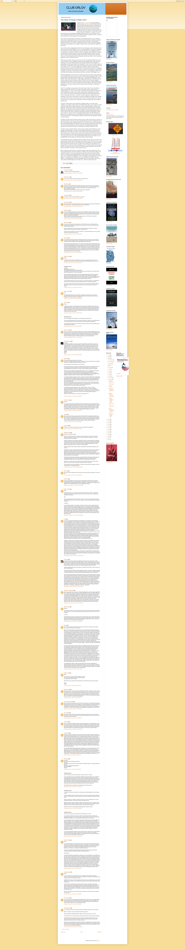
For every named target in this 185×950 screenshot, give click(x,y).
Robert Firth (66, 222)
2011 (109, 431)
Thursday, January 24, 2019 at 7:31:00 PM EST (73, 669)
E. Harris (66, 559)
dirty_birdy (66, 712)
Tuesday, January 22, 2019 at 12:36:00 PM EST (73, 198)
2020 (109, 356)
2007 (109, 437)
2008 (109, 436)
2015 (109, 424)
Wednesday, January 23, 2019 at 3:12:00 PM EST (73, 586)
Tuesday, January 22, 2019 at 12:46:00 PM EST (73, 206)
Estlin (65, 414)
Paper (111, 285)
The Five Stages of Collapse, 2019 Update (110, 400)
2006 (109, 439)
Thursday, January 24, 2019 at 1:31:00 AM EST (73, 621)
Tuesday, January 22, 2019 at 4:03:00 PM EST (73, 326)
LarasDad (66, 425)
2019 (109, 358)
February (110, 377)
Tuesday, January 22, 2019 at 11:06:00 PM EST (73, 475)
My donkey (66, 184)
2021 (109, 355)
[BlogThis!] (67, 163)
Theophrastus (67, 432)
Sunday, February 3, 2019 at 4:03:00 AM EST (73, 868)
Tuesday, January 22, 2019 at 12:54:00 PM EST (73, 218)
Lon (64, 519)
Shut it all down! (110, 386)
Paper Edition (109, 263)
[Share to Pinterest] (71, 163)
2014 (109, 426)
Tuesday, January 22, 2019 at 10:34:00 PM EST (73, 467)
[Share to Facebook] (70, 163)
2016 (109, 422)
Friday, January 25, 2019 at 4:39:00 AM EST (72, 685)
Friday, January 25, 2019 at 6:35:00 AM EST (72, 697)
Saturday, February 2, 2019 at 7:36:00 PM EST (73, 786)
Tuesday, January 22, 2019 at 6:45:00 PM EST (73, 421)
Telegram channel (109, 114)
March (110, 376)
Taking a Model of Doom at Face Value (111, 395)
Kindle (107, 285)
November (111, 361)
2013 (109, 427)
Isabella (65, 358)
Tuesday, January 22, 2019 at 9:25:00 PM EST (73, 428)
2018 (109, 419)
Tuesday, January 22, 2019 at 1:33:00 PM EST (73, 234)
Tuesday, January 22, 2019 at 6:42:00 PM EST (73, 410)
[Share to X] (69, 163)
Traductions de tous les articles (112, 109)
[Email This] (66, 163)
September (111, 364)
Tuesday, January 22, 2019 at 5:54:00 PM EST (73, 396)
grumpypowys (67, 872)
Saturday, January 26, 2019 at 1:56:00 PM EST (73, 708)
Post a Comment (66, 929)
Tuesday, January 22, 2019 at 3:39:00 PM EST (73, 287)
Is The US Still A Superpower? (111, 405)
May (109, 372)
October (110, 363)
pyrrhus (65, 470)
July (109, 369)
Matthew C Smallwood (68, 590)
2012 (109, 429)
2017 (109, 420)
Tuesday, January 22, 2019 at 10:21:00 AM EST (73, 173)
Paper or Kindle (109, 243)
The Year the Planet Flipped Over (110, 415)
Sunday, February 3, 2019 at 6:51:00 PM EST (73, 894)
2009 (109, 434)
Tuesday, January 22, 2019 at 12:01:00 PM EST (73, 180)
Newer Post (63, 932)
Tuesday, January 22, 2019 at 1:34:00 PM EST (73, 252)
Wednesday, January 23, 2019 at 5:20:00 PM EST (73, 602)
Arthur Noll (66, 733)
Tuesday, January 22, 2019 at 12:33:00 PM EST (73, 191)
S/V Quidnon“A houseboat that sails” (115, 153)
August (110, 367)
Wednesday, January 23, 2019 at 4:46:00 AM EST (73, 485)
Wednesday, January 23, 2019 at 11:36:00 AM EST (74, 555)
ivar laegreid (66, 195)
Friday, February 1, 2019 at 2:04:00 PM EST (72, 754)
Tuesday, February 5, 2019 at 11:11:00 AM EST (73, 926)
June (110, 371)
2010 (109, 432)
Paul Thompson (67, 341)
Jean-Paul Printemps (68, 701)
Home (81, 932)
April (110, 374)
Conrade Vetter (67, 170)
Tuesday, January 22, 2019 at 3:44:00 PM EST (73, 298)
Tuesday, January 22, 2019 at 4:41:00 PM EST (73, 337)
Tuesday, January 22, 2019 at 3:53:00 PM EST (73, 312)
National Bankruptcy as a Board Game (111, 410)
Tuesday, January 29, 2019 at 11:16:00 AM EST (73, 729)
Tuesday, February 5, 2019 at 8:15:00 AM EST (73, 904)
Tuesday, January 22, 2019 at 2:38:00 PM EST (73, 262)
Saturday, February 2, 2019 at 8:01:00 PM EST (73, 836)
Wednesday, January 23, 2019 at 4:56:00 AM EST (73, 515)
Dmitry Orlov (66, 177)
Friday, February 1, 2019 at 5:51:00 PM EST (72, 769)
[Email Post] (64, 163)
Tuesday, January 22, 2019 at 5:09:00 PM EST (73, 354)
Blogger (97, 940)
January (110, 379)
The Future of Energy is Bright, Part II (111, 390)
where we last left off (86, 22)
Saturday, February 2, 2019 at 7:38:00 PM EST (73, 808)
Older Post (99, 932)
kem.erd (65, 237)
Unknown (66, 478)
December (111, 359)
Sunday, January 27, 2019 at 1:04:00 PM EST (73, 717)
